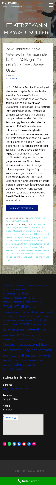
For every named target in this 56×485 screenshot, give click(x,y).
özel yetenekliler (33, 344)
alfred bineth (36, 224)
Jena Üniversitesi (13, 234)
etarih (33, 307)
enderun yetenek (33, 302)
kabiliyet (25, 234)
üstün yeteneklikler (11, 360)
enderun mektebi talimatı (13, 302)
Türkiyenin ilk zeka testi (24, 250)
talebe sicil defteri (28, 241)
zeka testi (19, 254)
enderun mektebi (15, 293)
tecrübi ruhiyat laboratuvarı (17, 247)
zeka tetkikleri (35, 340)
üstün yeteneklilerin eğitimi (32, 360)
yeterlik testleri (9, 335)
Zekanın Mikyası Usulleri (24, 257)
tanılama (40, 241)
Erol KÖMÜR (9, 3)
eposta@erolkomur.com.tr (17, 388)
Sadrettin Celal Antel (25, 320)
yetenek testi (46, 330)
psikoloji (47, 316)
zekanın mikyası (9, 340)
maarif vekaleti (46, 312)
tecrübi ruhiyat (42, 244)
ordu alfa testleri (27, 316)
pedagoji (36, 237)
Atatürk (5, 289)
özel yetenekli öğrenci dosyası (27, 350)
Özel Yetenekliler (22, 221)
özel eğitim (10, 344)
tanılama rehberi (28, 244)
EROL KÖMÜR (36, 228)
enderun (25, 289)
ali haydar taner (22, 228)
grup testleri (24, 312)
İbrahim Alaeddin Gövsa (36, 231)
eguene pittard (14, 289)
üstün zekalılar (24, 364)
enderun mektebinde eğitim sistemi (18, 298)
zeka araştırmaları (33, 335)
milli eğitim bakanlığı (22, 237)
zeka (12, 254)
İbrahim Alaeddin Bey (15, 231)
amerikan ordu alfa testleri (39, 285)
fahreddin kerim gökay (11, 312)
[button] (52, 4)
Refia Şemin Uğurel (9, 320)
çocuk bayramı (47, 340)
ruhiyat (44, 237)
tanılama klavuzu (13, 244)
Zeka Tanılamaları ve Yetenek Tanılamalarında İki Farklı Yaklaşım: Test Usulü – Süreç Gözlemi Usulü (26, 60)
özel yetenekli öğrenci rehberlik (27, 355)
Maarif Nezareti (36, 234)
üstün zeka (7, 365)
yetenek (38, 250)
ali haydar (7, 285)
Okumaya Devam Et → (22, 208)
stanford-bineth (12, 241)
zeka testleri (30, 254)
